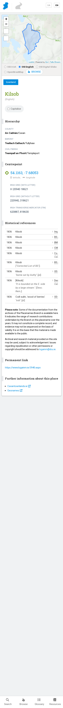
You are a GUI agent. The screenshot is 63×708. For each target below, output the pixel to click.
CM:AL (57, 247)
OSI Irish (11, 66)
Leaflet (31, 62)
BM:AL (57, 242)
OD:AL (57, 271)
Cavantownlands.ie (17, 386)
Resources (55, 704)
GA (48, 5)
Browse (24, 704)
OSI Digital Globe (48, 66)
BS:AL (57, 237)
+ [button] (6, 19)
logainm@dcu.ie (47, 349)
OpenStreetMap (15, 72)
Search (8, 704)
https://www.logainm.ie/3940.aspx (23, 367)
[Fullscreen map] (6, 31)
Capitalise (16, 108)
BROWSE (36, 71)
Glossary (39, 704)
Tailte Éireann (55, 62)
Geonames (13, 390)
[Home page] (6, 6)
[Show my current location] (6, 38)
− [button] (6, 24)
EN (56, 5)
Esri (46, 62)
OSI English (28, 66)
